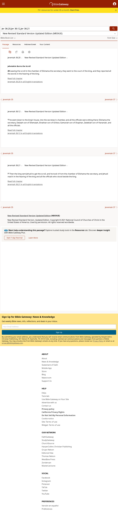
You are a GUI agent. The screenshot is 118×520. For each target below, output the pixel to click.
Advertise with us (49, 402)
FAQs (44, 393)
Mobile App (47, 368)
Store (44, 371)
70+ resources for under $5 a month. (58, 10)
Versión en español (50, 505)
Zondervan (46, 462)
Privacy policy (48, 409)
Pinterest (46, 484)
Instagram (46, 481)
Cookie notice (48, 418)
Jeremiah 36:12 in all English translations (25, 133)
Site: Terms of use (49, 422)
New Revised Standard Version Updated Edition (29, 215)
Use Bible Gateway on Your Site (55, 399)
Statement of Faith (50, 365)
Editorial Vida (47, 453)
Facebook (46, 477)
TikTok (44, 487)
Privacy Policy (98, 341)
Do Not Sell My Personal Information (58, 415)
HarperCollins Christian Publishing (57, 446)
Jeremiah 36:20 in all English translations (25, 81)
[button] (114, 4)
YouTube (45, 494)
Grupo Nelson (48, 449)
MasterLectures (48, 465)
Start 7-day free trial (14, 238)
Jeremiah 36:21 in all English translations (25, 184)
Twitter (45, 490)
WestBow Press (48, 459)
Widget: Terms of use (51, 425)
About (44, 358)
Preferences (47, 509)
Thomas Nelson (48, 456)
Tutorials (45, 396)
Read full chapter (15, 78)
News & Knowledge (50, 361)
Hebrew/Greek (30, 44)
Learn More (33, 238)
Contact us (46, 405)
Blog (44, 374)
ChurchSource (48, 443)
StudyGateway (48, 440)
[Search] (113, 28)
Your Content (45, 44)
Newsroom (46, 377)
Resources (17, 44)
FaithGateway (48, 437)
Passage (5, 44)
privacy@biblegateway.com (12, 343)
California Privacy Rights (53, 412)
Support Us (47, 381)
